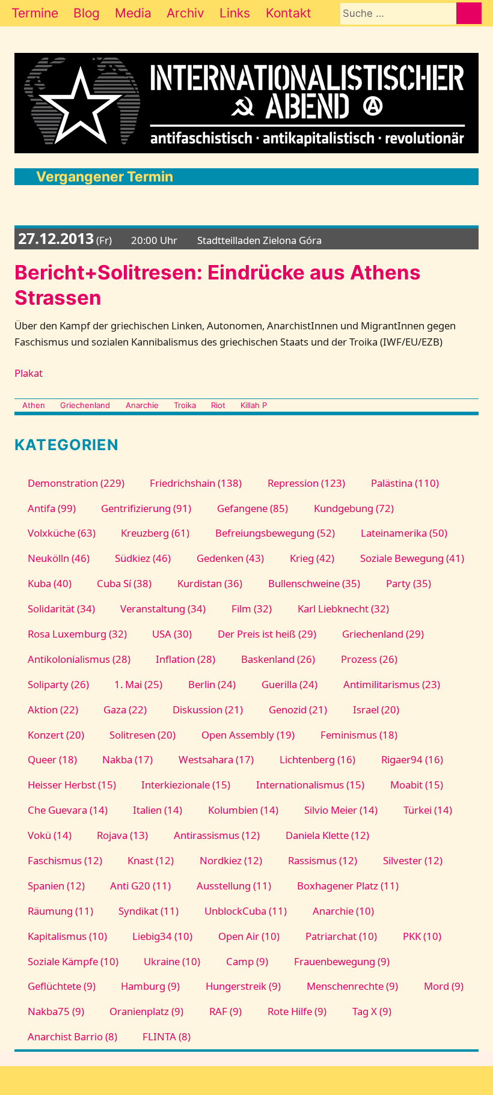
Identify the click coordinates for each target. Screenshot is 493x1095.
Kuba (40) (49, 583)
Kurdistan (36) (209, 583)
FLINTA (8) (166, 1036)
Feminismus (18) (358, 735)
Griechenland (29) (383, 634)
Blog (86, 12)
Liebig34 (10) (162, 936)
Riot (218, 405)
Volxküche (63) (61, 533)
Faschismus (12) (65, 860)
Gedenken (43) (230, 558)
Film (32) (251, 608)
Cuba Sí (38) (124, 583)
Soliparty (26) (58, 684)
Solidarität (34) (61, 608)
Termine (34, 12)
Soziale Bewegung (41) (412, 558)
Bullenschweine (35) (314, 583)
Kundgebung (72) (354, 508)
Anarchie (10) (343, 911)
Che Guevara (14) (67, 810)
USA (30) (172, 634)
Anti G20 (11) (140, 885)
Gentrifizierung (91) (146, 508)
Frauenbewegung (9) (342, 961)
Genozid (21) (298, 709)
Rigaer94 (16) (411, 759)
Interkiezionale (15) (185, 785)
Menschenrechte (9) (352, 986)
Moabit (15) (416, 785)
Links (234, 12)
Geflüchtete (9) (61, 986)
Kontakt (288, 12)
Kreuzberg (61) (155, 533)
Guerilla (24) (289, 684)
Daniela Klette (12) (327, 835)
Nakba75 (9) (56, 1011)
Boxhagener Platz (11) (348, 885)
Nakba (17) (127, 759)
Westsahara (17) (216, 759)
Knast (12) (150, 860)
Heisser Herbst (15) (71, 785)
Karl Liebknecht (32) (343, 608)
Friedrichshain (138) (196, 483)
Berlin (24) (212, 684)
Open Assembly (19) (248, 735)
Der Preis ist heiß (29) (267, 634)
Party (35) (408, 583)
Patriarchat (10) (341, 936)
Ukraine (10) (172, 961)
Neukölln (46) (58, 558)
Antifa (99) (51, 508)
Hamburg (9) (150, 986)
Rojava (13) (122, 835)
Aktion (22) (53, 709)
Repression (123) (306, 483)
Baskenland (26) (278, 659)
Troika (185, 405)
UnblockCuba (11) (245, 911)
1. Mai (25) (138, 684)
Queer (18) (52, 759)
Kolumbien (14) (243, 810)
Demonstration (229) (76, 483)
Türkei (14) (427, 810)
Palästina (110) (405, 483)
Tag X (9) (371, 1011)
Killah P (253, 405)
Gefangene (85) (252, 508)
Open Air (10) (249, 936)
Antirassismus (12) (217, 835)
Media (133, 12)
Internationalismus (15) (310, 785)
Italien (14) (157, 810)
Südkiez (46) (143, 558)
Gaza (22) (125, 709)
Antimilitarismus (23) (391, 684)
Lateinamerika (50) (404, 533)
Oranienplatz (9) (146, 1011)
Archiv (185, 12)
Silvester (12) (412, 860)
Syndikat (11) (148, 911)
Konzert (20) (56, 735)
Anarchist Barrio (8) (72, 1036)
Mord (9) (443, 986)
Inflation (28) (185, 659)
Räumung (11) (60, 911)
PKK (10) (422, 936)
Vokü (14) (49, 835)
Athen (33, 405)
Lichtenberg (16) (317, 759)
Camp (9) (247, 961)
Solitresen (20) (142, 735)
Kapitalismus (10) (67, 936)
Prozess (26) (369, 659)
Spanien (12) (56, 885)
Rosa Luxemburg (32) (77, 634)
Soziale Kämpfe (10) (73, 961)
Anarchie (142, 405)
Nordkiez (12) (231, 860)
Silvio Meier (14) (341, 810)
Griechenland (85, 405)
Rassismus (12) (322, 860)
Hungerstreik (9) (243, 986)
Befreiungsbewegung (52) (275, 533)
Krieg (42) (312, 558)
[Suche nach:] (398, 13)
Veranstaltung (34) (163, 608)
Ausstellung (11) (234, 885)
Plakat (28, 373)
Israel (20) (376, 709)
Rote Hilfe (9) (297, 1011)
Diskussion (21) (208, 709)
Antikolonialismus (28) (79, 659)
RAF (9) (225, 1011)
